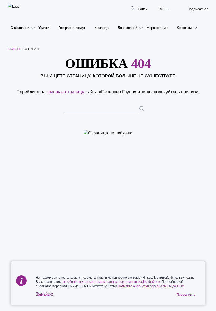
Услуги (43, 28)
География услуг (71, 28)
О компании (20, 28)
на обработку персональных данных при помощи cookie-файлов (111, 282)
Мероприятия (157, 28)
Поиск (142, 9)
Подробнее (44, 293)
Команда (102, 28)
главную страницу (65, 91)
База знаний (127, 28)
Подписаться (197, 9)
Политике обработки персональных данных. (151, 286)
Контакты (184, 28)
